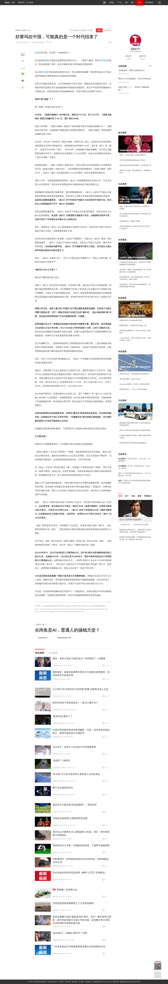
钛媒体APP (40, 42)
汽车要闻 (122, 400)
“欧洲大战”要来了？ (62, 716)
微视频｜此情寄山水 (67, 889)
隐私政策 (88, 982)
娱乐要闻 (122, 133)
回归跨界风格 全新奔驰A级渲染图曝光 (133, 443)
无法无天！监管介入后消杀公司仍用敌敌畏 (74, 747)
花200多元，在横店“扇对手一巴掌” (70, 933)
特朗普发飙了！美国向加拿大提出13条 (133, 325)
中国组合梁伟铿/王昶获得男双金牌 (70, 818)
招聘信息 (74, 982)
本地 (133, 496)
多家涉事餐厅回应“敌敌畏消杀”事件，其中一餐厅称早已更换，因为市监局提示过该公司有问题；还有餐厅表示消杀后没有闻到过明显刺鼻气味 (82, 919)
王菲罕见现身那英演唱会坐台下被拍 (132, 160)
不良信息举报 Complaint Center (102, 982)
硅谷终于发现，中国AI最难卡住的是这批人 (134, 374)
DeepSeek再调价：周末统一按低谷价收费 (134, 384)
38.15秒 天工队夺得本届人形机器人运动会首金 (76, 774)
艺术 (120, 496)
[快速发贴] (23, 54)
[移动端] (105, 2)
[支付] (127, 2)
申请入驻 (107, 30)
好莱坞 (38, 53)
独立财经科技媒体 (135, 51)
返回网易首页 (43, 638)
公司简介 (61, 982)
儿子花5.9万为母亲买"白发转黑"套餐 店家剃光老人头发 (80, 689)
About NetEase (52, 982)
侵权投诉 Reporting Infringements (130, 982)
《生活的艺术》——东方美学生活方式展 (133, 524)
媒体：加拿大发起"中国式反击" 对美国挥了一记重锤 (79, 658)
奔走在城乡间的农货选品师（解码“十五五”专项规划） (80, 872)
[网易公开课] (112, 2)
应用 (13, 2)
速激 (46, 72)
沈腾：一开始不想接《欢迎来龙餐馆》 (133, 155)
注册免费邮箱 (149, 2)
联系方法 (68, 982)
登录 (139, 2)
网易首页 (7, 2)
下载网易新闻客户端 (63, 638)
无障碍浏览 (21, 2)
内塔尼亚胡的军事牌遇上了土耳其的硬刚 (73, 903)
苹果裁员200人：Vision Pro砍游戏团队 (133, 389)
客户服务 (81, 982)
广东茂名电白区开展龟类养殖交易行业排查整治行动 (79, 946)
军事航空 (147, 496)
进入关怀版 (29, 2)
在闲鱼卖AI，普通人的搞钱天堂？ (67, 630)
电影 (47, 60)
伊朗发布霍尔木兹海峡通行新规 (130, 320)
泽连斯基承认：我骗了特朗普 (129, 221)
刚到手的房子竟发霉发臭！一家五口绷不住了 (75, 702)
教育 (139, 496)
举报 (109, 42)
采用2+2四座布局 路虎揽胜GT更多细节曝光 (135, 430)
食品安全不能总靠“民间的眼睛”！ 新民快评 (75, 804)
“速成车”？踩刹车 (61, 760)
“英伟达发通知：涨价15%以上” (130, 379)
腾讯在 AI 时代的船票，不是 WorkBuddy (134, 79)
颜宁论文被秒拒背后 (63, 787)
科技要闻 (122, 351)
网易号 (24, 30)
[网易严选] (120, 2)
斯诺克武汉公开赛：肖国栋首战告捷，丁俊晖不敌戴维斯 (81, 845)
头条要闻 (122, 184)
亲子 (127, 496)
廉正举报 (115, 982)
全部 (150, 66)
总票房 (102, 60)
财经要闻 (122, 298)
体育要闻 (122, 240)
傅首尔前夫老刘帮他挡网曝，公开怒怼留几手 (135, 165)
